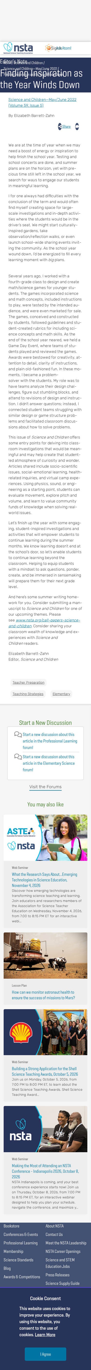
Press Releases (57, 1275)
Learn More (45, 1334)
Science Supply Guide (63, 1283)
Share (66, 126)
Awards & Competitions (22, 1276)
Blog (7, 1268)
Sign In (56, 48)
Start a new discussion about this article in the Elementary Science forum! (49, 763)
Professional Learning (21, 1243)
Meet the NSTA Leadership (66, 1243)
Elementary (61, 694)
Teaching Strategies (28, 694)
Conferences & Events (21, 1234)
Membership (13, 1251)
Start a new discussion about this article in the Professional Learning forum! (50, 741)
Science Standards (18, 1260)
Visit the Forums (45, 786)
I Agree (45, 1354)
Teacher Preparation (28, 683)
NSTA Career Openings (63, 1251)
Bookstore (11, 1226)
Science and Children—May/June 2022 (30, 68)
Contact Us (54, 1234)
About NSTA (55, 1226)
